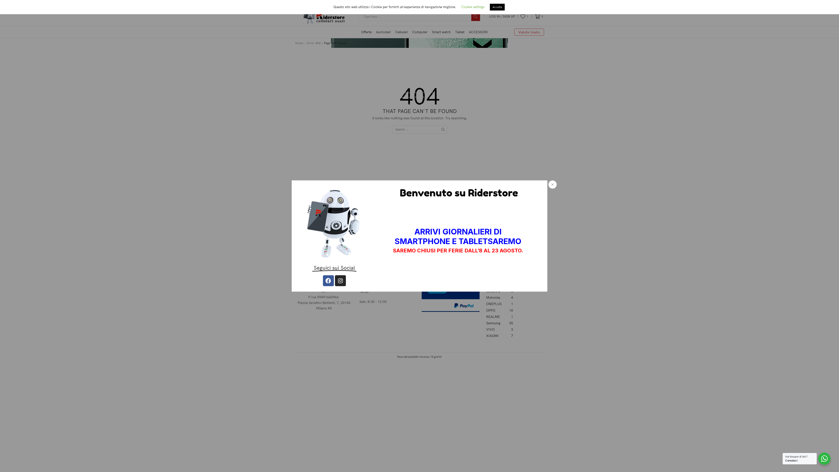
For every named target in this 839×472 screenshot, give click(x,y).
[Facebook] (328, 280)
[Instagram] (340, 280)
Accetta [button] (497, 7)
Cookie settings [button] (472, 7)
